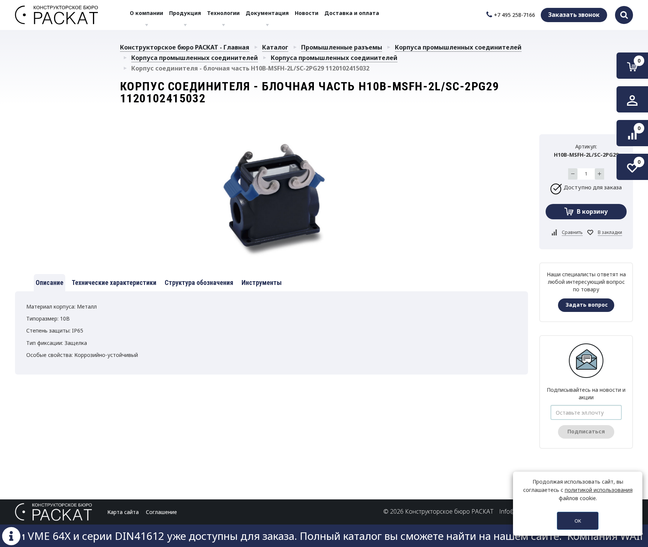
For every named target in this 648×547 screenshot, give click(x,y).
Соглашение (161, 512)
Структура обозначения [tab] (199, 282)
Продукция (185, 12)
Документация (267, 12)
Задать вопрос (587, 304)
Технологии (223, 12)
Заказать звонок (574, 14)
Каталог (275, 47)
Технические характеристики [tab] (114, 282)
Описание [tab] (49, 282)
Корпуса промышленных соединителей (458, 47)
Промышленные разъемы (341, 47)
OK (577, 520)
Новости (306, 12)
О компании (146, 12)
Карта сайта (123, 512)
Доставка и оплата (351, 12)
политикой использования (599, 489)
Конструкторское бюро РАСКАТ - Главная (184, 47)
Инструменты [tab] (262, 282)
